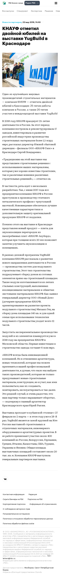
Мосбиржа (29, 567)
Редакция (33, 494)
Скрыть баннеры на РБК (13, 499)
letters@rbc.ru (9, 558)
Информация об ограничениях (43, 503)
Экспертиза (36, 10)
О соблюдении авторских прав (16, 508)
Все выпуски (8, 10)
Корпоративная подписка (14, 503)
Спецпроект (22, 10)
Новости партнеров (12, 22)
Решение (49, 10)
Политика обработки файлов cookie (18, 523)
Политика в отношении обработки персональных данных (28, 518)
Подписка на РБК (35, 499)
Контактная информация (13, 494)
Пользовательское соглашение (16, 513)
